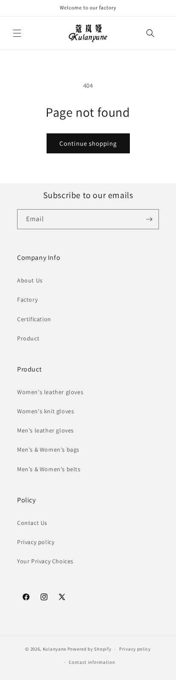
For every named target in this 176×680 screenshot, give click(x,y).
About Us (30, 280)
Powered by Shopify (89, 649)
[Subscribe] (149, 219)
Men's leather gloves (45, 430)
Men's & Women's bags (48, 449)
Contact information (92, 662)
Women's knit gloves (45, 411)
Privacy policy (35, 542)
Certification (34, 319)
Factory (27, 299)
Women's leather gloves (50, 392)
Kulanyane (54, 649)
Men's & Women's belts (49, 469)
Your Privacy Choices (45, 561)
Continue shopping (88, 143)
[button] (17, 33)
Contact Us (32, 523)
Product (28, 338)
